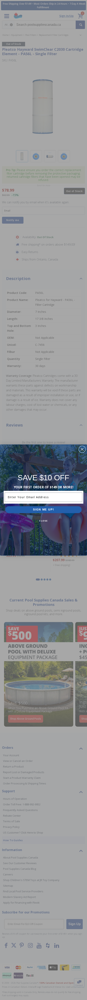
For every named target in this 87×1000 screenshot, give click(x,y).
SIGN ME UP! (43, 509)
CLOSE (43, 521)
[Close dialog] (82, 449)
